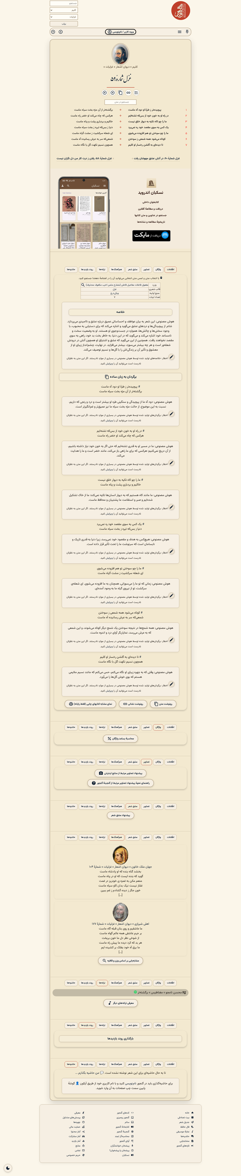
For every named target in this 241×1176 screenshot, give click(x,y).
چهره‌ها (77, 1122)
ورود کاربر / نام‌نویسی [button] (123, 32)
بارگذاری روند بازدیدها (120, 1038)
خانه (187, 1113)
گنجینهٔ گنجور (123, 1132)
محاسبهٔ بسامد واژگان (123, 739)
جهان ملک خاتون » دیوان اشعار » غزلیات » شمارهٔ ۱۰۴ (120, 867)
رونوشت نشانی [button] (135, 704)
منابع (78, 1146)
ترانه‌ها (102, 269)
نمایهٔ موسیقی (183, 1132)
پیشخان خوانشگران (120, 1146)
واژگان (158, 269)
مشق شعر (132, 269)
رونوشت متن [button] (165, 704)
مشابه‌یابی (185, 1141)
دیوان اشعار (123, 67)
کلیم (135, 67)
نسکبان (126, 1155)
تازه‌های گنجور (183, 1146)
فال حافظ (185, 1127)
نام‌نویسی (130, 1083)
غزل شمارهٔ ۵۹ (121, 78)
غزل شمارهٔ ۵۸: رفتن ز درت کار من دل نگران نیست (84, 158)
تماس (78, 1150)
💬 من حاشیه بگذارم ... (89, 1073)
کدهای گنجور (123, 1113)
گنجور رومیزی (123, 1117)
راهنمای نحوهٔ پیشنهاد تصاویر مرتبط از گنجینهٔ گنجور (123, 783)
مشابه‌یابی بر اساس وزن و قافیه (123, 961)
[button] (187, 32)
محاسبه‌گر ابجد (122, 1136)
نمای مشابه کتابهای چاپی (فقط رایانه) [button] (92, 704)
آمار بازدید (76, 1141)
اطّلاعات (170, 269)
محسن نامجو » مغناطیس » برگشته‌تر (160, 992)
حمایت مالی (75, 1127)
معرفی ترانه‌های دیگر (123, 1003)
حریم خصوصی (73, 1155)
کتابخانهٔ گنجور (123, 1127)
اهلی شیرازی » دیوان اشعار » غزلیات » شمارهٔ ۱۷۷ (120, 924)
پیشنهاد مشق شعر (120, 815)
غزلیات (109, 67)
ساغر (127, 1122)
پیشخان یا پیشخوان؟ (119, 1150)
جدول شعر (184, 1122)
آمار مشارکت (75, 1136)
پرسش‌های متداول (72, 1117)
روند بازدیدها (87, 269)
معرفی (77, 1113)
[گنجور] (180, 10)
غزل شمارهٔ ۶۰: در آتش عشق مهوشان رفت (157, 158)
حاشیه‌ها (71, 269)
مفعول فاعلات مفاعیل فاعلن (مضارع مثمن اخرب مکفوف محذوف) (117, 285)
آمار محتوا (76, 1132)
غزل (115, 289)
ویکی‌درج (115, 293)
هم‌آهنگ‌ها (116, 269)
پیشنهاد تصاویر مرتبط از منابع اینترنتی (123, 773)
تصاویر (146, 269)
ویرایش (109, 364)
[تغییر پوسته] (8, 1168)
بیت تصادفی (184, 1117)
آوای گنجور (124, 1141)
